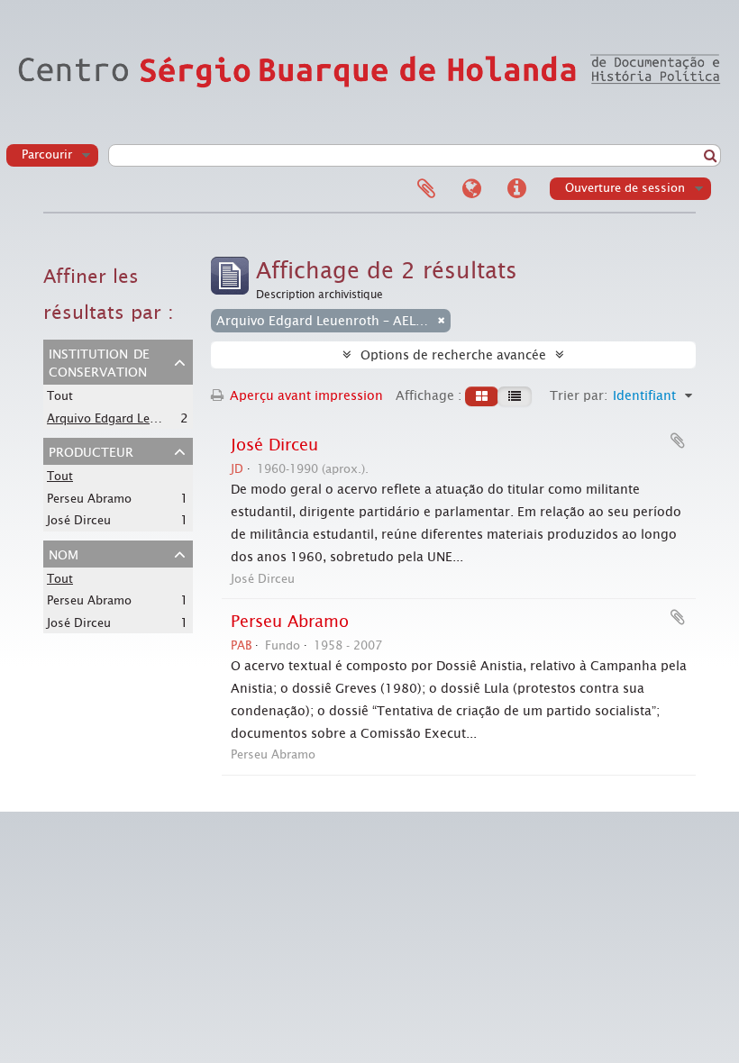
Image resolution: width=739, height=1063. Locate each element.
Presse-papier (426, 189)
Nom (63, 553)
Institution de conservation (99, 361)
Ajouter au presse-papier (678, 441)
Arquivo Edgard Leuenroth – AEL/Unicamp (165, 418)
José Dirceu (79, 520)
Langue (471, 189)
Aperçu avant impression (304, 395)
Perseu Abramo (89, 498)
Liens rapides (516, 189)
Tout (60, 396)
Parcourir (47, 154)
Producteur (91, 450)
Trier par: (578, 395)
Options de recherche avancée (453, 355)
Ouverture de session (625, 188)
